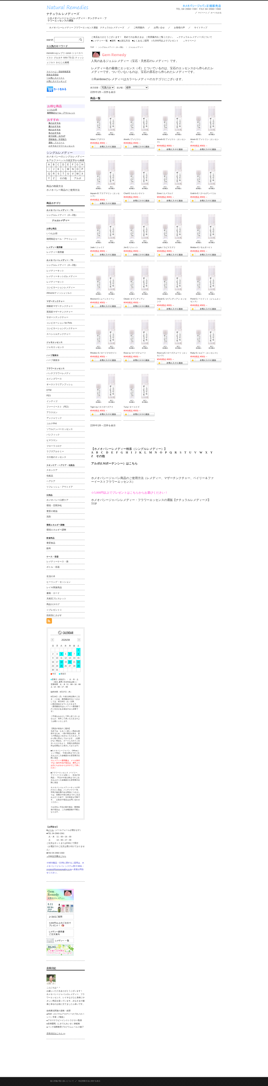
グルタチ (58, 57)
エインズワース (54, 379)
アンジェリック (54, 418)
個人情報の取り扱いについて (62, 1081)
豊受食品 (50, 543)
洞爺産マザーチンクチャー (59, 306)
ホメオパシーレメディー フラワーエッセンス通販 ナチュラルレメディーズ (86, 27)
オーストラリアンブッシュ (59, 384)
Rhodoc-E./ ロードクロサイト (103, 353)
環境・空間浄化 (54, 505)
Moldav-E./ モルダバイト (201, 247)
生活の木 (50, 576)
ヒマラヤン (51, 440)
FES (48, 395)
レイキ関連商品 (54, 587)
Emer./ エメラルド (165, 193)
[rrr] (105, 120)
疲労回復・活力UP (56, 136)
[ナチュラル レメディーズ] (70, 10)
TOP (92, 47)
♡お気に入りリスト (55, 78)
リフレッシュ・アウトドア (59, 487)
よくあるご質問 (140, 40)
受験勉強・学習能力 (57, 139)
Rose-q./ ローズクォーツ (135, 353)
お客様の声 (179, 27)
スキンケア (51, 470)
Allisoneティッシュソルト (59, 293)
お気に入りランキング (56, 81)
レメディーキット (55, 270)
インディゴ (51, 401)
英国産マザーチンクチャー (59, 312)
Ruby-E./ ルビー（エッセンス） (204, 353)
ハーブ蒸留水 (53, 360)
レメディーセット (55, 282)
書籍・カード (53, 593)
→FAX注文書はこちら (56, 856)
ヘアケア (50, 481)
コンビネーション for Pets (59, 323)
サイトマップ (200, 27)
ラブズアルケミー (55, 451)
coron (68, 53)
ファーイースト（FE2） (58, 406)
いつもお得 (52, 109)
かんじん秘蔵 (62, 62)
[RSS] (49, 621)
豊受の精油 (51, 511)
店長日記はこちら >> (55, 1033)
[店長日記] (51, 983)
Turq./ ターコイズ (131, 407)
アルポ (77, 178)
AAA (65, 57)
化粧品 (49, 475)
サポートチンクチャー (57, 317)
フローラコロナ (54, 446)
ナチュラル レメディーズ (62, 13)
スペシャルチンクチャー (58, 334)
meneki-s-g (52, 53)
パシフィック (53, 434)
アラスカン (51, 412)
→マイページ (189, 40)
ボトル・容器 (53, 567)
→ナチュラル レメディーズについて (194, 37)
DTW (48, 390)
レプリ (61, 53)
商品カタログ (53, 604)
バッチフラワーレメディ (58, 373)
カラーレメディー (137, 79)
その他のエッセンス (56, 457)
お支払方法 (124, 40)
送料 (113, 40)
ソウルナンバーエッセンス (59, 429)
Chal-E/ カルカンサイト (134, 193)
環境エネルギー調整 (56, 529)
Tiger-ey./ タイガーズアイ (101, 407)
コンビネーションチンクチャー (61, 328)
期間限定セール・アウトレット (61, 239)
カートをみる (216, 13)
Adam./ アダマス (97, 139)
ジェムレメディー (60, 220)
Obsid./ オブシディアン (134, 299)
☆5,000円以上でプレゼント (164, 40)
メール (51, 830)
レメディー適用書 (55, 252)
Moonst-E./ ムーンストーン (102, 299)
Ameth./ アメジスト (132, 139)
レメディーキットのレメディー (61, 276)
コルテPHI (51, 423)
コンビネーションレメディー (60, 287)
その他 (100, 456)
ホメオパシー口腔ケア (57, 500)
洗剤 (48, 516)
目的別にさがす (54, 615)
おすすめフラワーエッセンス (61, 146)
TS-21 (71, 57)
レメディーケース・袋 (57, 561)
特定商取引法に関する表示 (89, 1081)
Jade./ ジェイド (97, 247)
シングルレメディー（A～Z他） (111, 47)
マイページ (202, 13)
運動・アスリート (56, 142)
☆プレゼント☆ (54, 610)
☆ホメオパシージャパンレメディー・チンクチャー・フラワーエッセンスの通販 (77, 19)
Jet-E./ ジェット (131, 247)
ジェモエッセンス (55, 347)
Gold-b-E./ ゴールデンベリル (203, 193)
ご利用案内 (138, 27)
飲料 (48, 548)
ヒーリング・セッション (58, 582)
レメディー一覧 (100, 40)
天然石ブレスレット (56, 598)
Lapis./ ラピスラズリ (166, 247)
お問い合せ (159, 27)
